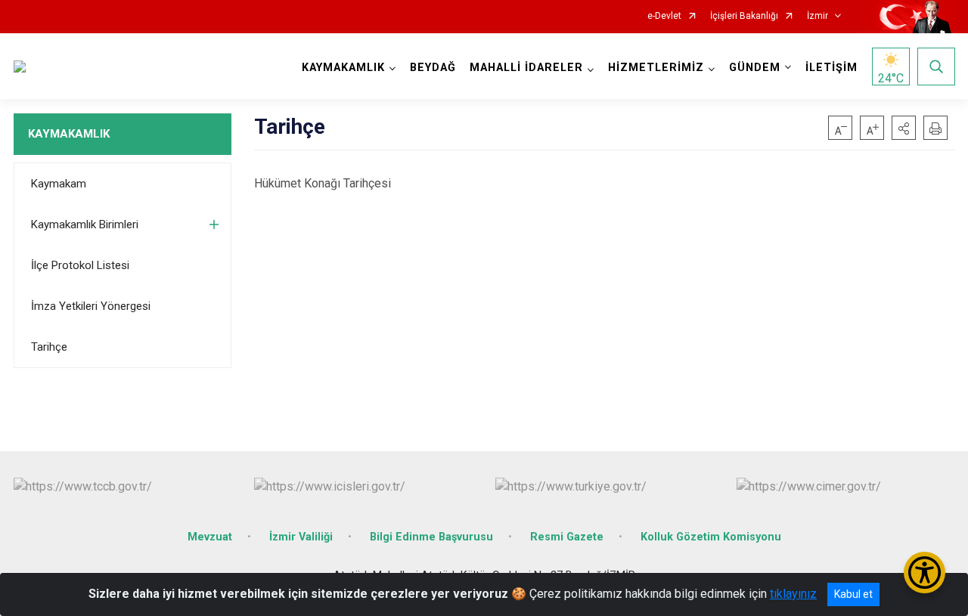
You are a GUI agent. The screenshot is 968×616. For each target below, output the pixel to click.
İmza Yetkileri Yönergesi (90, 306)
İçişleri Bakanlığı (744, 16)
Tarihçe (49, 347)
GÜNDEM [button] (754, 67)
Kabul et (853, 594)
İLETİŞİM (831, 67)
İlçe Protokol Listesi (80, 265)
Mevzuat (210, 537)
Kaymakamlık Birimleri (84, 224)
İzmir (817, 16)
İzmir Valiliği (301, 537)
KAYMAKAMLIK (69, 134)
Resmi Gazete (566, 537)
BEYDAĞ (433, 67)
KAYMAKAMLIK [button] (343, 67)
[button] (904, 128)
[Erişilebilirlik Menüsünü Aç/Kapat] (924, 572)
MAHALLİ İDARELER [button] (526, 67)
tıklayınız (793, 594)
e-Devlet (664, 16)
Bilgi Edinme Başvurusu (431, 537)
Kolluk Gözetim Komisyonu (711, 537)
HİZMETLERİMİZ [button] (656, 67)
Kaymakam (58, 183)
